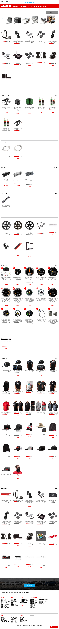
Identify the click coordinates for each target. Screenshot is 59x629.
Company (3, 617)
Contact (22, 617)
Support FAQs (14, 617)
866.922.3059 (8, 1)
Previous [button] (2, 18)
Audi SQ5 (31, 606)
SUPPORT (3, 1)
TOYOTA (21, 605)
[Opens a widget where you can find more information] (54, 627)
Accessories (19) (5, 488)
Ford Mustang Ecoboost (14, 602)
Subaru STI (3, 600)
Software (30, 6)
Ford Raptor (13, 604)
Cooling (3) (3, 167)
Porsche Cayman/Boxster (23, 602)
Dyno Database (4, 620)
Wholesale (22, 621)
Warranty (22, 619)
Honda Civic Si (42, 602)
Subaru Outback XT (5, 604)
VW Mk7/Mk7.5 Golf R (34, 602)
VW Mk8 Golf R (33, 603)
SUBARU (2, 597)
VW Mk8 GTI (32, 601)
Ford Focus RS (14, 609)
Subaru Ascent (4, 606)
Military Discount (24, 620)
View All (56, 28)
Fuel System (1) (4, 193)
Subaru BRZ (3, 605)
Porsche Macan (23, 599)
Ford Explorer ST (14, 610)
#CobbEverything (5, 621)
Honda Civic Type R (43, 601)
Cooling (33, 23)
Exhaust (25, 23)
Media (44, 6)
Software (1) (4, 332)
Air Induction (16, 23)
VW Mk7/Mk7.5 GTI (33, 600)
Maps (20, 6)
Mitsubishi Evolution (41, 604)
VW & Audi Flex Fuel (34, 607)
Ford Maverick (14, 607)
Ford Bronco (13, 608)
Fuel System (42, 23)
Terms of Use (13, 621)
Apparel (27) (4, 358)
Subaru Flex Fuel (5, 607)
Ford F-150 (13, 603)
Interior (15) (4, 265)
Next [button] (57, 18)
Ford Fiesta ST (14, 600)
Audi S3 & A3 (32, 605)
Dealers (25, 6)
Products (15, 6)
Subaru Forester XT (5, 601)
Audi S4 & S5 (32, 604)
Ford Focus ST (14, 599)
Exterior (51, 23)
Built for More (14, 611)
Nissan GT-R (41, 605)
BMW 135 (41, 609)
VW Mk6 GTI (32, 599)
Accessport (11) (4, 28)
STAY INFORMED (29, 585)
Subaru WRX (3, 599)
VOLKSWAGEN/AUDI (33, 597)
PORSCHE (21, 597)
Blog (35, 6)
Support (40, 6)
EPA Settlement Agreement (14, 619)
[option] (8, 19)
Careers (3, 618)
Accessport (8, 23)
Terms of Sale (14, 622)
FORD (12, 597)
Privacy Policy (14, 620)
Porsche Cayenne (24, 600)
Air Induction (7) (5, 95)
